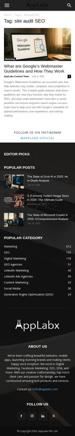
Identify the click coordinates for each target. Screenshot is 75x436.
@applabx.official (37, 138)
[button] (6, 5)
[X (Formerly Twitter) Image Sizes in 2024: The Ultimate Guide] (14, 201)
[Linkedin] (43, 416)
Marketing (10, 59)
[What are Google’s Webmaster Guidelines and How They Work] (37, 44)
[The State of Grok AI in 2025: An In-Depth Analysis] (14, 182)
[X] (54, 416)
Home (7, 15)
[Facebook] (21, 416)
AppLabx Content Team (16, 76)
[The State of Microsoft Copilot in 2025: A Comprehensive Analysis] (14, 220)
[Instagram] (32, 416)
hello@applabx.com (45, 389)
